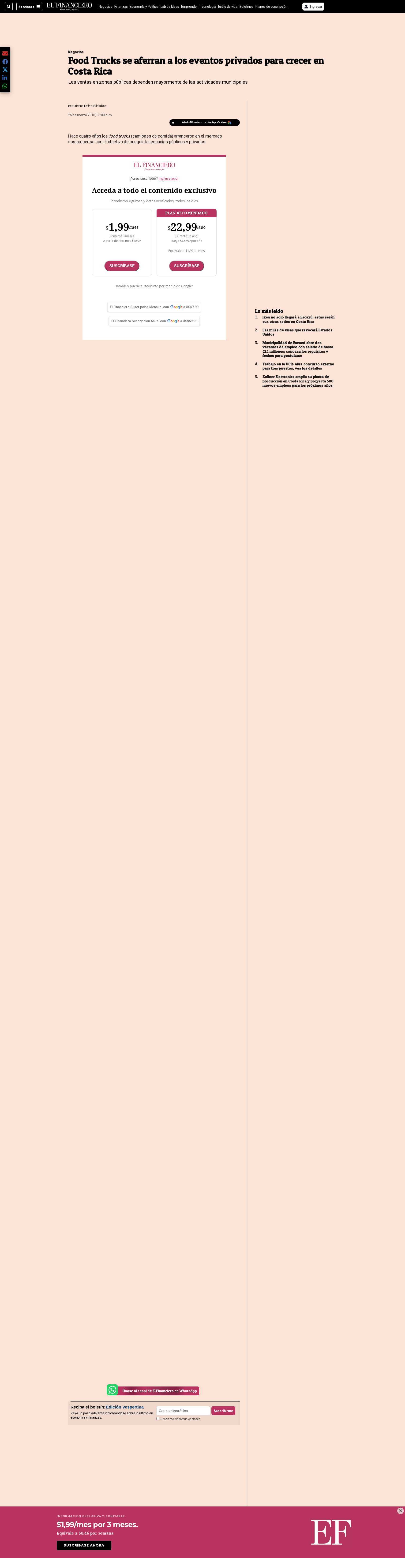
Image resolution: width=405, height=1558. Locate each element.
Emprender (189, 6)
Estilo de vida (227, 6)
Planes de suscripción (271, 6)
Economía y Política (144, 6)
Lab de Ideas (170, 6)
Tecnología (208, 6)
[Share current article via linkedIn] (5, 78)
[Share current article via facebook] (5, 61)
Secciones (26, 7)
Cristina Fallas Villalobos (89, 106)
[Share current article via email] (5, 53)
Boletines (246, 6)
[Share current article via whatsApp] (5, 86)
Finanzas (121, 6)
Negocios (105, 6)
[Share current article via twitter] (5, 70)
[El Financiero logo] (69, 6)
